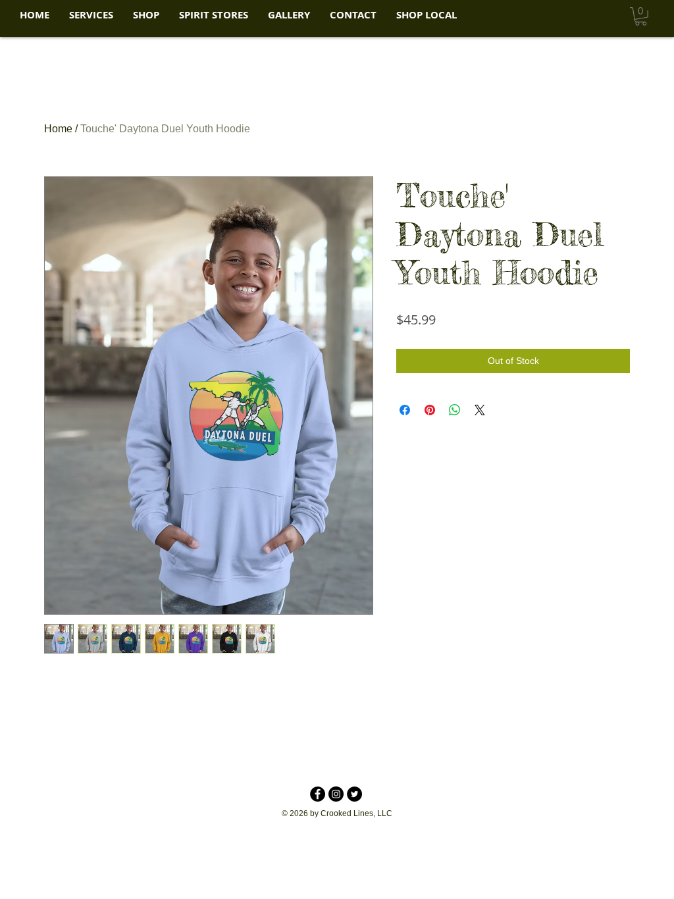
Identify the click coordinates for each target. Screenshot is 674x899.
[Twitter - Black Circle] (354, 794)
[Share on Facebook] (405, 410)
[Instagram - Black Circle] (336, 794)
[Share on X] (480, 410)
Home (58, 128)
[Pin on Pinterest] (430, 410)
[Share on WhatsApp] (455, 410)
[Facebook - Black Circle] (317, 794)
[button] (91, 15)
